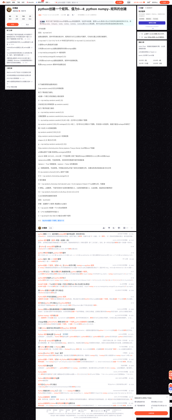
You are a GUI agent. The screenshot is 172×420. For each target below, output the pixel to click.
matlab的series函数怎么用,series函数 (19, 48)
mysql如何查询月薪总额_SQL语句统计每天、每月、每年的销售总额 (19, 54)
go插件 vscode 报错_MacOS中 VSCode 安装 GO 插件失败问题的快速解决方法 (154, 34)
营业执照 (119, 415)
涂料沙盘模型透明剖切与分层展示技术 (19, 82)
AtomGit (31, 2)
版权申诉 (106, 415)
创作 (164, 2)
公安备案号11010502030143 (56, 413)
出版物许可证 (112, 415)
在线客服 (108, 410)
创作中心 (155, 2)
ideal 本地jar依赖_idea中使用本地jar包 (154, 37)
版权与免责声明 (99, 415)
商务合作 (61, 410)
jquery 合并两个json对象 (146, 55)
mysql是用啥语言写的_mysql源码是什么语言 (20, 43)
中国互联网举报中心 (71, 415)
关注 (50, 228)
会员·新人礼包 (138, 2)
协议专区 (74, 410)
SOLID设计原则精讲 (15, 78)
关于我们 (49, 410)
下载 (18, 2)
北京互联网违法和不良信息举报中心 (114, 413)
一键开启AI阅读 (152, 23)
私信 (27, 24)
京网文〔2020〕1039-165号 (85, 413)
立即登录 (151, 413)
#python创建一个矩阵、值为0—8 (53, 220)
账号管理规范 (90, 415)
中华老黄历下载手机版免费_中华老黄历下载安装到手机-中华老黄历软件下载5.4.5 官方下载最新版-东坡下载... (19, 37)
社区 (23, 2)
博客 (13, 2)
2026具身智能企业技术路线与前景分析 (19, 75)
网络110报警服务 (60, 415)
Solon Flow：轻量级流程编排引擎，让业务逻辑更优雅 (152, 47)
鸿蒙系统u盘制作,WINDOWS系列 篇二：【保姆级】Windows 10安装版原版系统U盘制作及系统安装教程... (19, 60)
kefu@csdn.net (98, 411)
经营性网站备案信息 (98, 413)
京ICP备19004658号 (70, 413)
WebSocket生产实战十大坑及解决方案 (19, 72)
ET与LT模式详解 (12, 87)
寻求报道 (68, 410)
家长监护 (53, 415)
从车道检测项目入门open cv (147, 52)
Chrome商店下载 (81, 415)
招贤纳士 (55, 410)
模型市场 (41, 2)
